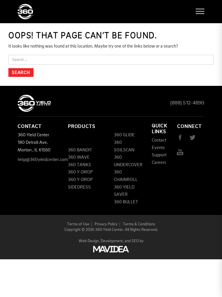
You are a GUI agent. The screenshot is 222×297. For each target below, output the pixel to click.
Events (158, 148)
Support (159, 155)
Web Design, (89, 241)
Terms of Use (78, 224)
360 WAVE (79, 157)
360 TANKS (79, 165)
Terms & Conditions (139, 224)
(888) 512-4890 (187, 103)
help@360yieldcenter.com (43, 159)
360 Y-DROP (80, 172)
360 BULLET (126, 202)
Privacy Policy (106, 224)
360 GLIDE (124, 135)
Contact (159, 140)
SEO (135, 241)
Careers (159, 162)
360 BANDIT (80, 150)
